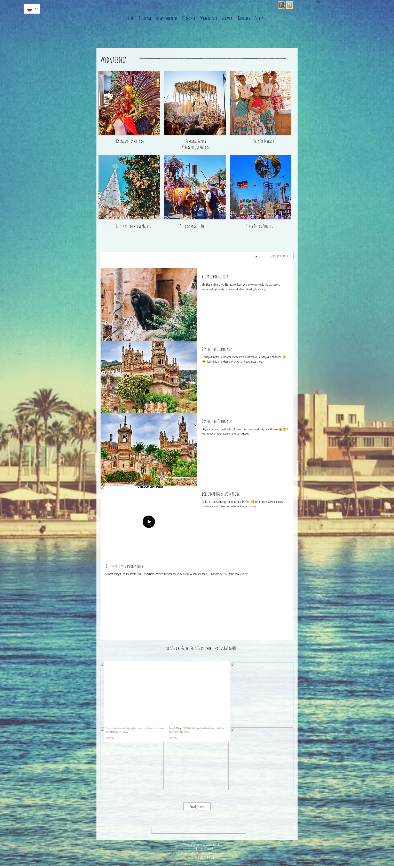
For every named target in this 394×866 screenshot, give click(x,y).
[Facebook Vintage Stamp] (281, 5)
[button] (256, 256)
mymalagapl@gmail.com (185, 853)
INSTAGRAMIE (227, 648)
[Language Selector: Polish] (32, 9)
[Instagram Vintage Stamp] (289, 5)
